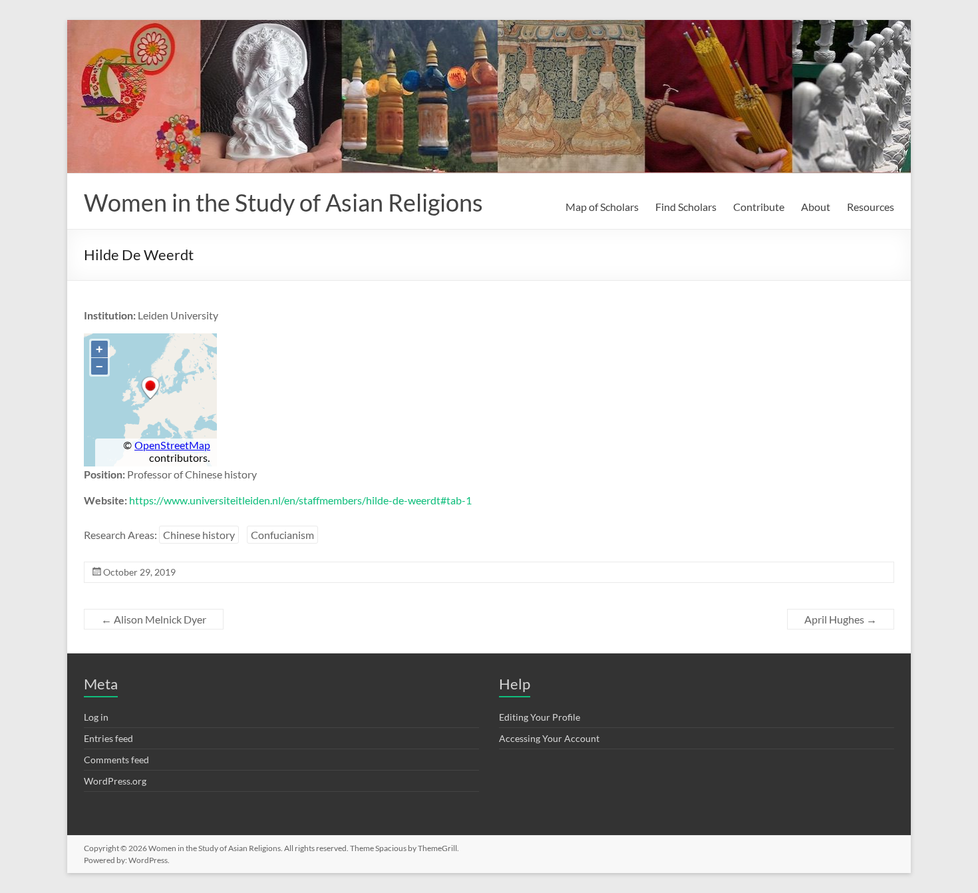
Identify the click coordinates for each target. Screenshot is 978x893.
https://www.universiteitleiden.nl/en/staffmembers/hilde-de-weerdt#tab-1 (300, 500)
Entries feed (108, 738)
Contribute (758, 206)
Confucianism (282, 534)
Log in (96, 717)
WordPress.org (115, 781)
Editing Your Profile (539, 717)
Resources (870, 206)
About (815, 206)
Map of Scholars (602, 206)
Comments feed (116, 759)
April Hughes (840, 619)
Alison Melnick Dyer (153, 619)
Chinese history (199, 534)
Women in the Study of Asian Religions (283, 202)
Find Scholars (686, 206)
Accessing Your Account (549, 738)
